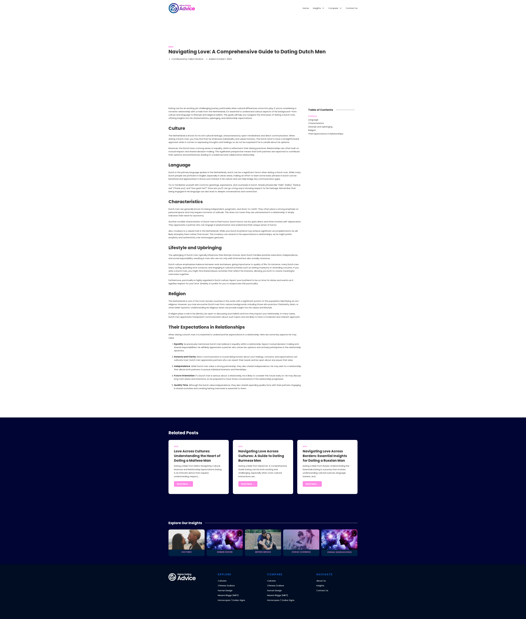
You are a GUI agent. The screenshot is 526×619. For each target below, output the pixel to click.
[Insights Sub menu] (323, 8)
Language (313, 119)
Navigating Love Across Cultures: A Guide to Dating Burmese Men (261, 456)
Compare (333, 8)
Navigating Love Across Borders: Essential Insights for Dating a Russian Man (325, 456)
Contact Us (352, 8)
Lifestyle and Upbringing (320, 126)
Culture (312, 116)
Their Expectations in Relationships (325, 133)
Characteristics (316, 123)
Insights (317, 8)
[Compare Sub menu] (341, 8)
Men (170, 46)
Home (306, 8)
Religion (312, 130)
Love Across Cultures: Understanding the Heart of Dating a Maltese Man (197, 456)
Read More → (183, 483)
